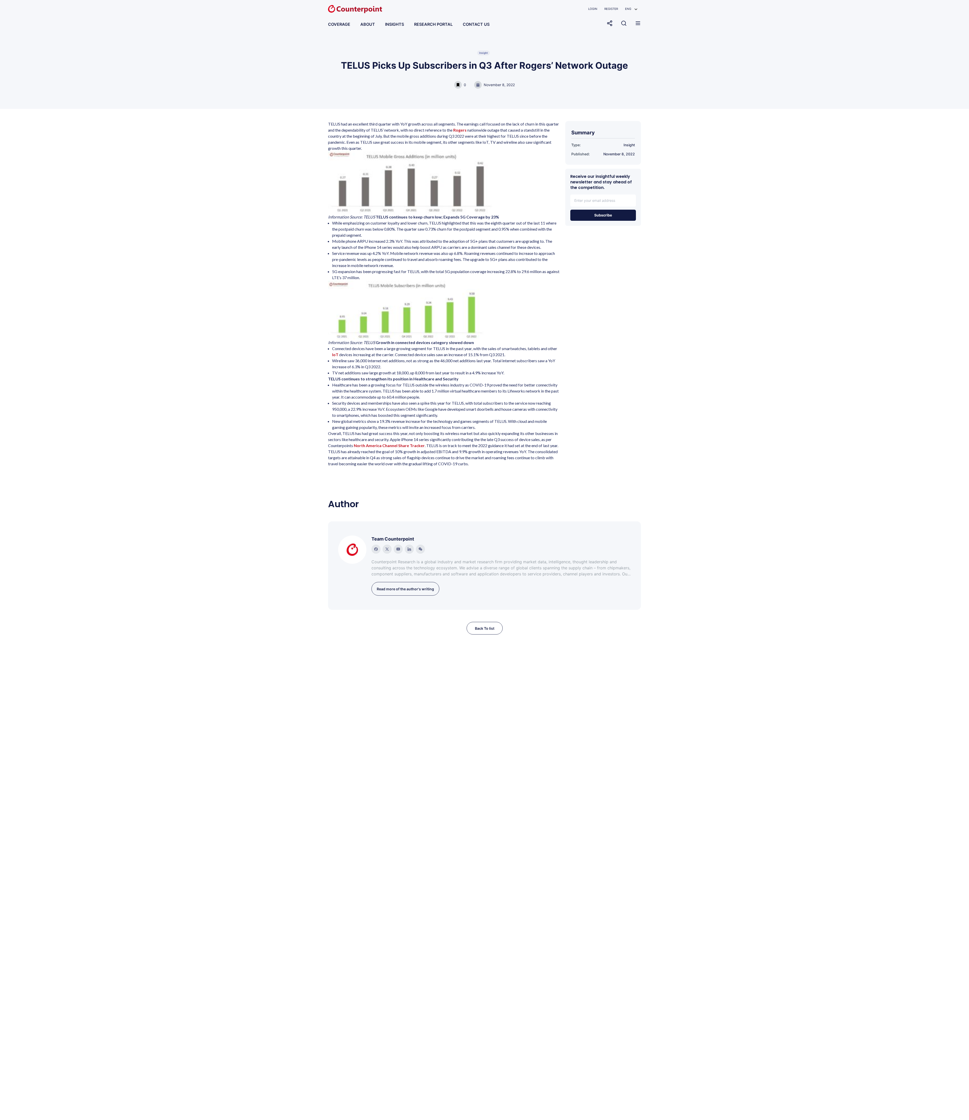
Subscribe (603, 215)
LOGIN (592, 9)
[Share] (610, 23)
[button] (631, 9)
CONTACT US (476, 24)
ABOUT (367, 24)
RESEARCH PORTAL (433, 24)
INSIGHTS (394, 24)
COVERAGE (339, 24)
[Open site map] (638, 23)
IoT (335, 354)
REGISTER (611, 9)
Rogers (460, 130)
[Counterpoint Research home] (355, 9)
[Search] (624, 23)
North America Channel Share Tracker (389, 445)
